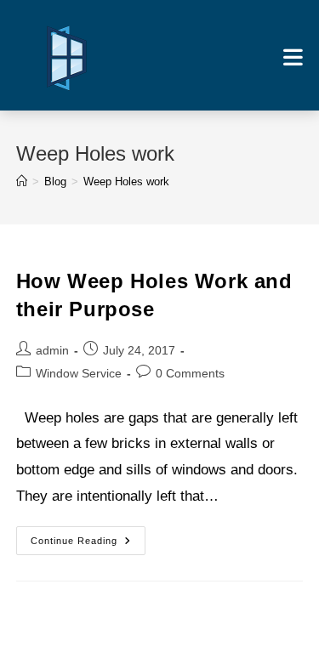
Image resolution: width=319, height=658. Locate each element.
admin (52, 350)
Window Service (79, 373)
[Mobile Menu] (293, 57)
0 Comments (190, 373)
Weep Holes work (126, 181)
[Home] (21, 181)
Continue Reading (88, 544)
